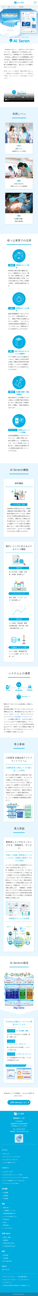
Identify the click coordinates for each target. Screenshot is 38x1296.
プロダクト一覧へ (8, 1171)
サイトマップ (5, 1269)
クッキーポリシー (24, 1279)
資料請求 (5, 1240)
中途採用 (5, 1258)
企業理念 (5, 1195)
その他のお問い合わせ (9, 1246)
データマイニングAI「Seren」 (11, 1183)
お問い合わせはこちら (18, 1102)
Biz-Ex (5, 1222)
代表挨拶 (5, 1198)
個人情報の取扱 (22, 1276)
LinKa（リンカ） (14, 714)
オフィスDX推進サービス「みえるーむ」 (14, 1180)
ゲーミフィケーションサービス (11, 1156)
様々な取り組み (7, 1261)
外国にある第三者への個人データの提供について (16, 1285)
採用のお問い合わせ (8, 1243)
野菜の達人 (6, 1225)
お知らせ (4, 1266)
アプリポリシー (7, 1282)
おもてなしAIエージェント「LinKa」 (13, 1174)
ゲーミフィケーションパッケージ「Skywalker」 (16, 1177)
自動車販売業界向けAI (9, 1213)
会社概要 (5, 1192)
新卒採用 (5, 1255)
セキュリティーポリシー (10, 1279)
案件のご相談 (7, 1237)
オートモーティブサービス (10, 1159)
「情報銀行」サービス (9, 1210)
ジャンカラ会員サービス (10, 1216)
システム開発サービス (9, 1162)
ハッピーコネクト (8, 1228)
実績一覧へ (6, 1207)
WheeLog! (6, 1219)
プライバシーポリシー (9, 1276)
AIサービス (6, 1154)
